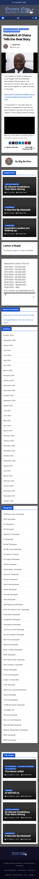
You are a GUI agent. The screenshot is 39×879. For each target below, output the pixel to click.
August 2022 (8, 468)
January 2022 (8, 489)
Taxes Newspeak (9, 698)
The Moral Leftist (14, 774)
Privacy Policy (22, 873)
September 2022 (9, 463)
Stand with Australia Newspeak (14, 693)
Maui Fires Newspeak (11, 642)
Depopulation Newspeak (12, 572)
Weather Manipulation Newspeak (15, 733)
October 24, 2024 (13, 777)
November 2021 (9, 499)
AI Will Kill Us (12, 795)
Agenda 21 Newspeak (11, 537)
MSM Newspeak (9, 657)
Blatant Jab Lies (12, 147)
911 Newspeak (8, 532)
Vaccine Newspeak (10, 718)
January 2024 (8, 383)
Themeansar (19, 868)
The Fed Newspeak (10, 703)
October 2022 (8, 458)
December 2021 (9, 494)
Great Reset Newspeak (11, 617)
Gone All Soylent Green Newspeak (16, 612)
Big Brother (16, 45)
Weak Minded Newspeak (12, 728)
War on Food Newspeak (12, 723)
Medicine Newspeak (10, 647)
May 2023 (7, 423)
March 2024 (7, 373)
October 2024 (8, 338)
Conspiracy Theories (11, 557)
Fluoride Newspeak (10, 597)
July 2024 (7, 353)
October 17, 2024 (13, 842)
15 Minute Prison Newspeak (13, 517)
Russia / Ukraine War (11, 682)
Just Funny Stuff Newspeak (13, 632)
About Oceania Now (10, 873)
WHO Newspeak (9, 738)
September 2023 (9, 403)
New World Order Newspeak (11, 31)
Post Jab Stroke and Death (24, 318)
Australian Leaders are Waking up (17, 229)
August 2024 (8, 348)
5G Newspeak (8, 527)
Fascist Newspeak (10, 592)
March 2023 (7, 433)
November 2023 (9, 393)
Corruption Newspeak (11, 562)
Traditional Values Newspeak (14, 708)
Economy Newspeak (11, 577)
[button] (33, 18)
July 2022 (7, 473)
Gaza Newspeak (9, 602)
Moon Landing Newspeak (12, 652)
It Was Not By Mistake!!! (17, 209)
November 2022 (9, 453)
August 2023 (8, 408)
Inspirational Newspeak (12, 627)
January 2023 (8, 443)
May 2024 (7, 363)
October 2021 (8, 504)
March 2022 (7, 479)
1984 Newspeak (9, 522)
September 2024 (9, 343)
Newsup (31, 866)
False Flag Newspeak (11, 587)
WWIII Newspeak (9, 743)
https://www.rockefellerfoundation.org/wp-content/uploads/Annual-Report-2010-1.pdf (19, 96)
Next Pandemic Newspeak (13, 667)
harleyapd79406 (9, 323)
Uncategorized (8, 713)
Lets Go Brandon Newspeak (13, 637)
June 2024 (7, 358)
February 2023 (8, 438)
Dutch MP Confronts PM (27, 148)
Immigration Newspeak (11, 622)
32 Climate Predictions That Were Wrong (17, 188)
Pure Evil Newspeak (10, 677)
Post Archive (31, 873)
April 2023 (7, 428)
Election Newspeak (10, 582)
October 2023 (8, 398)
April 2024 (7, 368)
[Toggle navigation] (18, 18)
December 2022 (9, 448)
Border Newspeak (10, 547)
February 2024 (8, 378)
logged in (16, 250)
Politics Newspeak (10, 672)
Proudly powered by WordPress (13, 866)
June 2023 (7, 418)
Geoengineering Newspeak (13, 607)
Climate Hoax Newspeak (10, 29)
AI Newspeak (8, 542)
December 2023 (9, 388)
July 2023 (7, 413)
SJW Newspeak (9, 687)
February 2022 (8, 484)
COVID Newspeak (23, 29)
